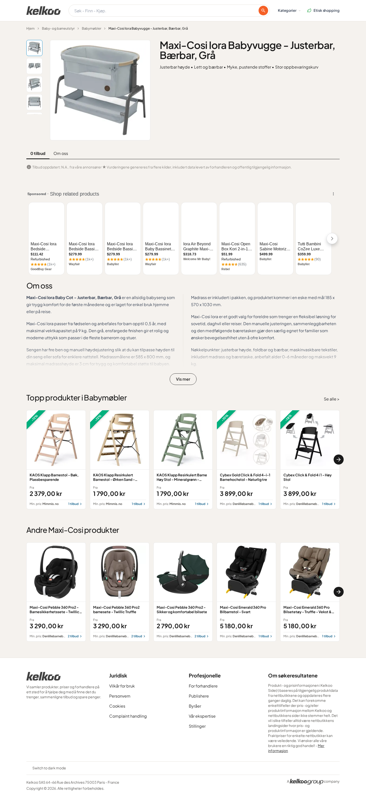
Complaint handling (128, 716)
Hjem (30, 28)
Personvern (119, 696)
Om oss (60, 153)
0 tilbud (37, 153)
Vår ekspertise (202, 716)
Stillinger (197, 726)
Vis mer (183, 379)
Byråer (195, 706)
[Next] (339, 459)
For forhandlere (203, 686)
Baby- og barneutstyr (58, 28)
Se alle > (332, 399)
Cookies (117, 706)
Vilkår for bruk (122, 686)
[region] (183, 459)
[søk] (263, 10)
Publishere (199, 696)
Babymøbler (91, 28)
